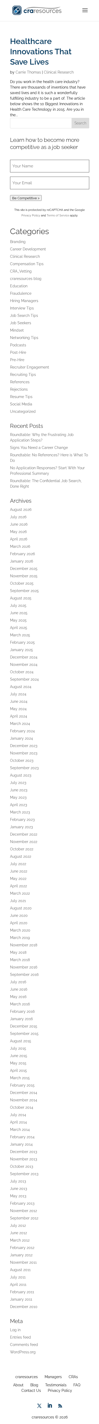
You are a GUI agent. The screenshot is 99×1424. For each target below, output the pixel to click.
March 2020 (20, 930)
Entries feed (20, 1337)
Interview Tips (22, 308)
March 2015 (20, 1078)
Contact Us (31, 1390)
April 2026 (18, 539)
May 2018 (18, 952)
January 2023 (21, 827)
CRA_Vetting (21, 271)
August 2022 (20, 856)
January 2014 (21, 1144)
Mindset (17, 330)
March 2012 (20, 1240)
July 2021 (18, 901)
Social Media (21, 404)
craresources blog (25, 279)
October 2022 (21, 849)
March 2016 (20, 1004)
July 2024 (18, 694)
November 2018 (23, 945)
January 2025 (21, 650)
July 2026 (18, 517)
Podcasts (18, 345)
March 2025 (20, 635)
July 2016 (18, 982)
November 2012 (23, 1211)
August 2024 (20, 687)
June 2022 (18, 871)
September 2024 (24, 679)
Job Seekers (20, 323)
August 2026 (20, 509)
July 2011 (18, 1277)
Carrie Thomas (28, 72)
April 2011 (18, 1284)
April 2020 (18, 923)
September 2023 (24, 768)
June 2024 (18, 701)
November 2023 (23, 753)
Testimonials (56, 1385)
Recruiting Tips (23, 374)
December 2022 (23, 834)
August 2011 (20, 1270)
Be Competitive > (26, 198)
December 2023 (23, 746)
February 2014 (22, 1137)
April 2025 (18, 628)
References (20, 382)
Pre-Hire (17, 360)
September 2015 (24, 1033)
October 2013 (21, 1166)
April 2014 (18, 1122)
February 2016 (22, 1011)
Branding (18, 242)
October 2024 (22, 672)
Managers (53, 1377)
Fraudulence (20, 293)
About (18, 1385)
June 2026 (18, 524)
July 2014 (18, 1115)
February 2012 (22, 1248)
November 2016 (23, 967)
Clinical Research (59, 72)
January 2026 (21, 561)
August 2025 (20, 598)
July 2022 (18, 864)
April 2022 (18, 886)
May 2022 (18, 878)
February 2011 (22, 1292)
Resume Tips (21, 397)
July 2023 (18, 783)
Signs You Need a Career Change (39, 447)
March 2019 (20, 938)
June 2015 (18, 1056)
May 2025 (18, 620)
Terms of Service (58, 215)
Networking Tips (24, 338)
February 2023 (22, 819)
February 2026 (22, 554)
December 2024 (23, 657)
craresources (26, 1377)
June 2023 (18, 790)
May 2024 (18, 709)
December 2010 (23, 1307)
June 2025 (18, 613)
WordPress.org (23, 1352)
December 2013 (23, 1152)
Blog (34, 1385)
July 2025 (18, 605)
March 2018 (20, 960)
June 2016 (18, 989)
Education (18, 286)
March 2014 (20, 1129)
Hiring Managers (24, 301)
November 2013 (23, 1159)
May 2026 (18, 532)
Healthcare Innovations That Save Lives (41, 51)
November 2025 (23, 576)
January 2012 (21, 1255)
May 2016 (18, 997)
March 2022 (20, 893)
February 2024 (22, 731)
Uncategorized (23, 411)
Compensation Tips (27, 264)
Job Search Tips (24, 315)
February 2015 (22, 1085)
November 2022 (23, 842)
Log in (15, 1330)
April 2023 (18, 805)
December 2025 (23, 568)
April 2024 (18, 716)
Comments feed (24, 1345)
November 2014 (23, 1100)
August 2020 (21, 908)
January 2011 (21, 1299)
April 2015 (18, 1070)
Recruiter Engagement (29, 367)
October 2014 (21, 1107)
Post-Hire (18, 352)
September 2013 (24, 1174)
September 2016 (24, 974)
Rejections (19, 389)
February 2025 (22, 642)
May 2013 (18, 1196)
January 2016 (21, 1019)
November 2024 (23, 664)
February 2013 (22, 1203)
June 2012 (18, 1233)
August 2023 (20, 775)
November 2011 (23, 1262)
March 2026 (20, 546)
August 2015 (20, 1041)
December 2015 (23, 1026)
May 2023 (18, 797)
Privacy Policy (30, 215)
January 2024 (21, 738)
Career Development (28, 249)
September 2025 (24, 591)
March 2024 (20, 723)
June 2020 (19, 915)
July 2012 (18, 1225)
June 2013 (18, 1188)
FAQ (76, 1385)
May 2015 (18, 1063)
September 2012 (24, 1218)
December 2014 (23, 1093)
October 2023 (21, 760)
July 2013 (18, 1181)
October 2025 (22, 583)
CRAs (73, 1377)
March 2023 (20, 812)
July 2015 (18, 1048)
